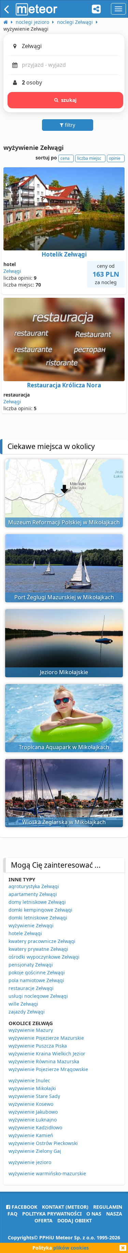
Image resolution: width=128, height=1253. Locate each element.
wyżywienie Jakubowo (33, 1112)
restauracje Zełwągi (31, 988)
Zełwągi (12, 271)
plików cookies (71, 1247)
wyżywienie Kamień (31, 1135)
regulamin (107, 1207)
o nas (93, 1213)
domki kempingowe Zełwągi (40, 910)
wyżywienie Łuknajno (33, 1119)
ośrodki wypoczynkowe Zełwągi (44, 957)
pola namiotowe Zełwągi (36, 980)
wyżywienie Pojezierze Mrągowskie (48, 1069)
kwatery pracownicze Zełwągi (42, 941)
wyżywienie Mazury (31, 1030)
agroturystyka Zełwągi (34, 886)
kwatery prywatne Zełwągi (38, 949)
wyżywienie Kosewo (31, 1104)
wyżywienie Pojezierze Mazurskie (46, 1038)
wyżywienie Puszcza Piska (38, 1045)
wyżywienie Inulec (29, 1080)
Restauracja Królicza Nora (64, 385)
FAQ (12, 1213)
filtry (69, 125)
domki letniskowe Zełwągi (38, 917)
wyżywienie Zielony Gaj (35, 1151)
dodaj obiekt (74, 1220)
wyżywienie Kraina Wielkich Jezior (47, 1053)
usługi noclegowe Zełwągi (38, 996)
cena (65, 158)
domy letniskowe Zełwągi (37, 902)
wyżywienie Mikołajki (32, 1088)
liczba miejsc (89, 158)
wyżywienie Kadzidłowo (35, 1127)
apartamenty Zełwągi (33, 894)
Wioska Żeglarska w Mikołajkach (64, 822)
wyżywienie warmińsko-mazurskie (47, 1173)
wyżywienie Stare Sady (34, 1096)
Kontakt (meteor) (65, 1207)
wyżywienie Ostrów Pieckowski (43, 1143)
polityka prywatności (52, 1213)
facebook (23, 1207)
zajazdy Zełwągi (27, 1011)
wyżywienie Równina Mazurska (44, 1061)
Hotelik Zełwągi (64, 254)
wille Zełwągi (23, 1004)
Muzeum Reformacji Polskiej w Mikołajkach (64, 522)
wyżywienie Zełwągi (31, 925)
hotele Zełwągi (25, 933)
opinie (114, 158)
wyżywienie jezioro (30, 1162)
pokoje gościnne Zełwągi (37, 972)
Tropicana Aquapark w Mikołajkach (64, 747)
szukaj (68, 100)
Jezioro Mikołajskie (64, 672)
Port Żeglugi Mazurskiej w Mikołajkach (64, 597)
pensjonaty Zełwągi (31, 964)
